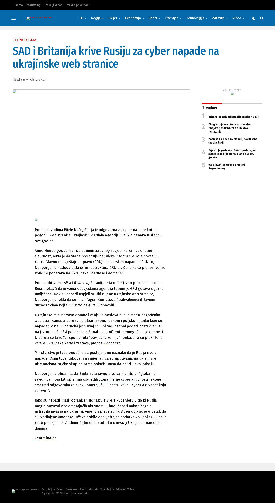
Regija (96, 18)
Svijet (113, 18)
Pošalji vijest (53, 5)
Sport (153, 18)
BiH (80, 18)
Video (237, 18)
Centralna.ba (45, 438)
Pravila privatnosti (78, 5)
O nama (18, 5)
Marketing (34, 5)
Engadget (112, 343)
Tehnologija (195, 18)
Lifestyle (171, 18)
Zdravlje (218, 18)
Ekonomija (133, 18)
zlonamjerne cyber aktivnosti (123, 379)
